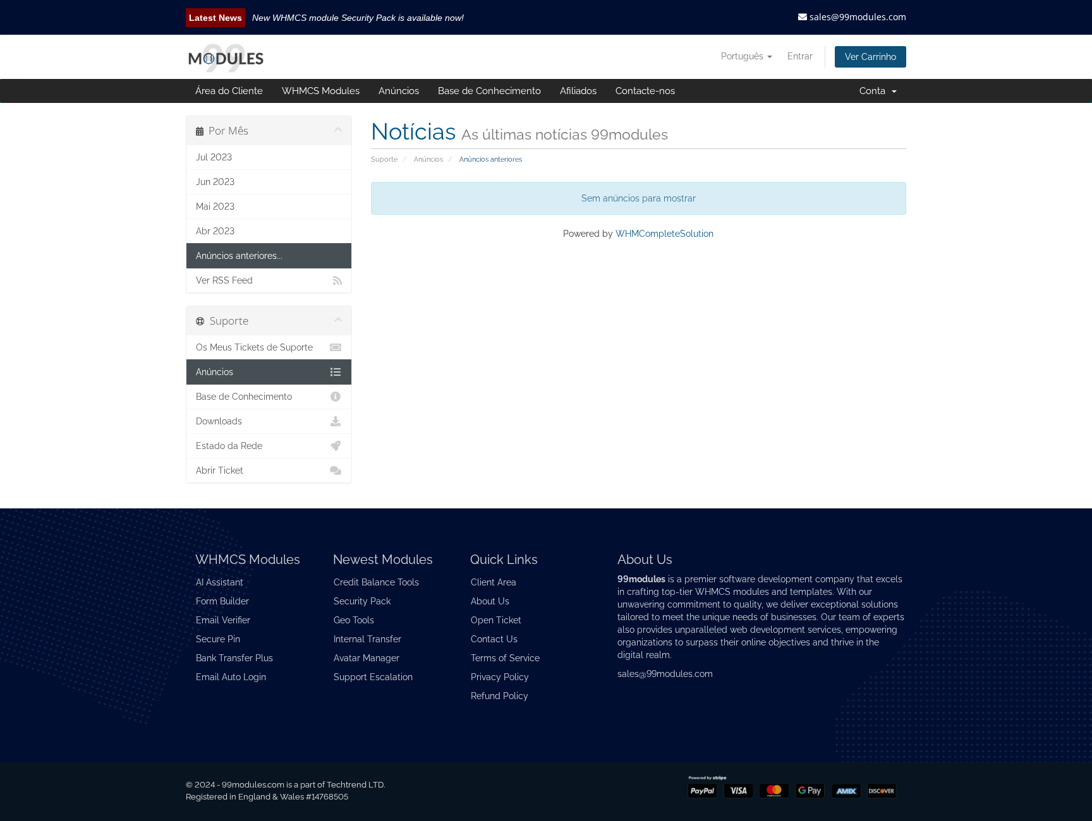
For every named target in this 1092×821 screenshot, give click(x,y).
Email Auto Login (231, 677)
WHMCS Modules (321, 91)
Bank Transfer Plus (234, 658)
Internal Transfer (367, 639)
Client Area (493, 582)
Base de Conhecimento (489, 91)
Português (743, 56)
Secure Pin (218, 639)
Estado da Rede (229, 446)
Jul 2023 (214, 157)
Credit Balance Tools (376, 582)
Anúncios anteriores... (239, 256)
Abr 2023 (215, 231)
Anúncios (399, 91)
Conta (874, 91)
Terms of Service (505, 658)
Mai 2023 (215, 206)
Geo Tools (354, 620)
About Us (490, 601)
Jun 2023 (215, 182)
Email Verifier (223, 620)
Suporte (384, 159)
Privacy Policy (500, 677)
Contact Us (494, 639)
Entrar (800, 56)
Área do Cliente (229, 91)
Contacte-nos (645, 91)
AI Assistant (219, 582)
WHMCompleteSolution (664, 234)
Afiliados (578, 91)
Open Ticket (496, 620)
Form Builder (222, 601)
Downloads (219, 421)
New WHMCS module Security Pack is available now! (358, 18)
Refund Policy (499, 696)
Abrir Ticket (219, 470)
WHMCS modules (732, 592)
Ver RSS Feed (224, 280)
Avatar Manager (366, 658)
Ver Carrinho (870, 57)
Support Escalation (373, 677)
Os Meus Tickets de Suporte (254, 347)
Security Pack (362, 601)
